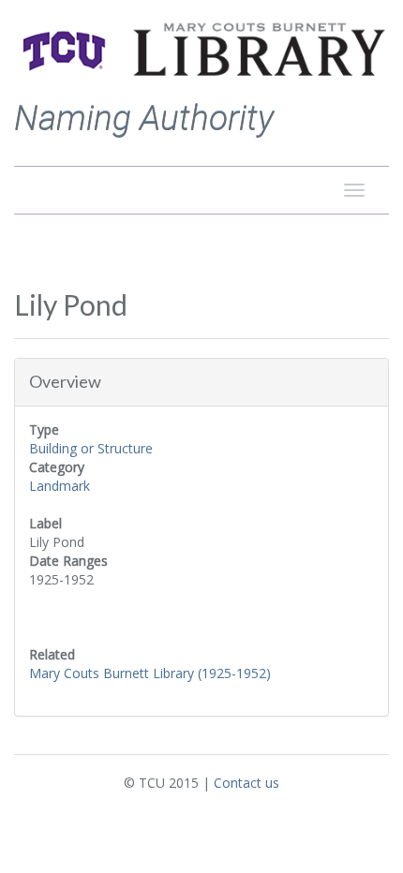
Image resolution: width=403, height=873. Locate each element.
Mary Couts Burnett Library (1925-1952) (150, 673)
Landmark (59, 486)
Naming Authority (144, 118)
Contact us (246, 783)
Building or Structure (91, 448)
